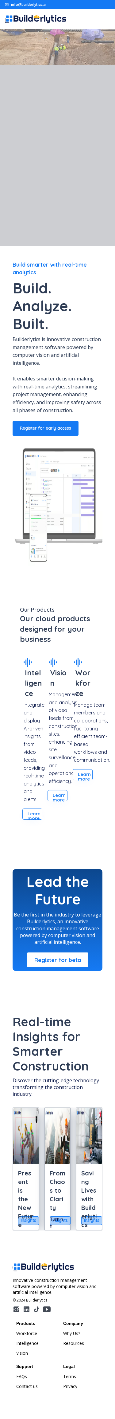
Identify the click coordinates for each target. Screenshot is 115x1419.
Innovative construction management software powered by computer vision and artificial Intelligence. (55, 1286)
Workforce (26, 1333)
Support (24, 1366)
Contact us (27, 1386)
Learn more (34, 815)
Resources (73, 1343)
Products (25, 1323)
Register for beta (57, 960)
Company (73, 1323)
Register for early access (45, 428)
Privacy (70, 1386)
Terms (69, 1376)
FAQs (21, 1376)
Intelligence (27, 1343)
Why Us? (71, 1333)
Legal (69, 1366)
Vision (22, 1353)
